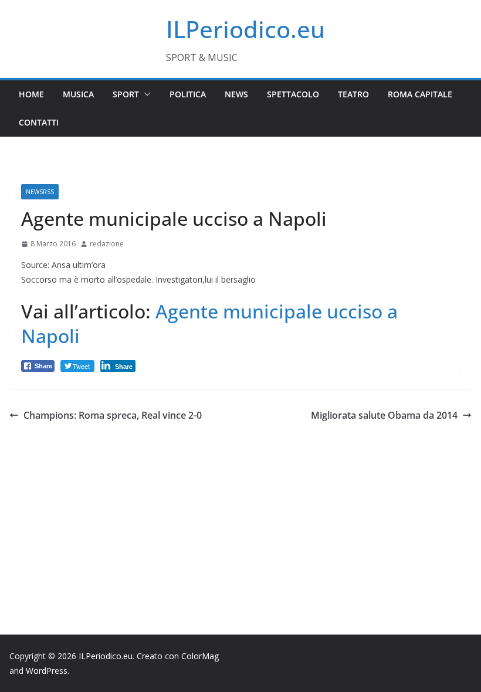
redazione (107, 244)
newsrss (40, 192)
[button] (145, 94)
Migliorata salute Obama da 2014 (384, 415)
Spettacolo (293, 94)
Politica (188, 94)
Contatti (39, 122)
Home (31, 94)
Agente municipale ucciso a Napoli (209, 323)
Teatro (353, 94)
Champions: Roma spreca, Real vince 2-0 (112, 415)
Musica (78, 94)
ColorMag (200, 656)
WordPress (46, 670)
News (236, 94)
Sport (126, 94)
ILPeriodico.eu (245, 29)
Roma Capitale (420, 94)
